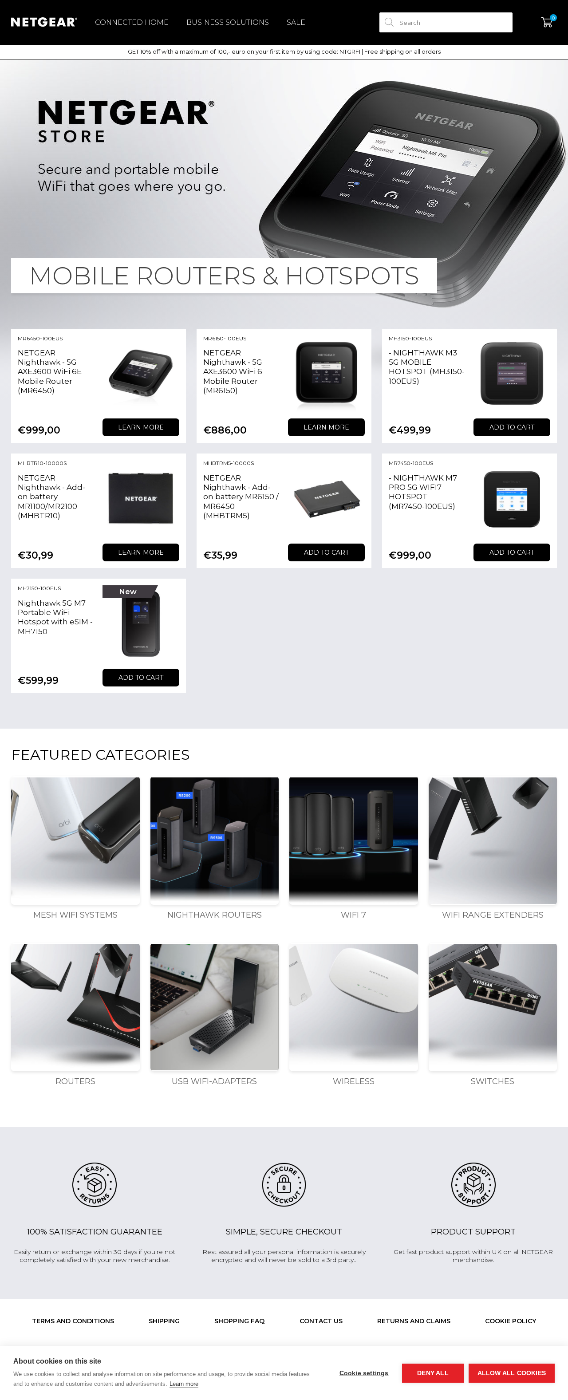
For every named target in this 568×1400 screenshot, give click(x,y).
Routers (75, 1081)
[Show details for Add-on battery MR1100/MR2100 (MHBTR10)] (141, 498)
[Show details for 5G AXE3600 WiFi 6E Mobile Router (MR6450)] (141, 373)
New (128, 592)
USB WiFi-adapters (214, 1081)
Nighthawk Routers (214, 915)
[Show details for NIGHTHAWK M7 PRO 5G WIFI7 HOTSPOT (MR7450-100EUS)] (511, 498)
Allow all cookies (511, 1373)
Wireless (354, 1081)
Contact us (321, 1321)
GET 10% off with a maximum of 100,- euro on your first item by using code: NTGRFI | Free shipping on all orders (284, 51)
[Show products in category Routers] (75, 1007)
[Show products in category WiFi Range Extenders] (493, 840)
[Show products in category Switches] (493, 1007)
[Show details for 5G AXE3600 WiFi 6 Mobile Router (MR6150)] (326, 373)
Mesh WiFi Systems (75, 915)
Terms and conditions (73, 1321)
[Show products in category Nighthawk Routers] (214, 840)
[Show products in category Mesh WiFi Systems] (75, 840)
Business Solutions (227, 22)
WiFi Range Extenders (493, 915)
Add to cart (511, 427)
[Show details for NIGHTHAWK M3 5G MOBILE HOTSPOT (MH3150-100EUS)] (511, 373)
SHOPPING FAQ (239, 1321)
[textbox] (446, 22)
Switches (492, 1081)
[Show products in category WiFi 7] (353, 840)
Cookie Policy (510, 1321)
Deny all (433, 1373)
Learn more (141, 427)
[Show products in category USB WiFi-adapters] (214, 1007)
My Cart (547, 22)
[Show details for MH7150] (141, 623)
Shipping (164, 1321)
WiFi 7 (353, 915)
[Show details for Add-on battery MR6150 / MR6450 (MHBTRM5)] (326, 498)
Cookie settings (364, 1373)
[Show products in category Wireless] (353, 1007)
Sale (296, 22)
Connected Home (132, 22)
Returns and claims (413, 1321)
